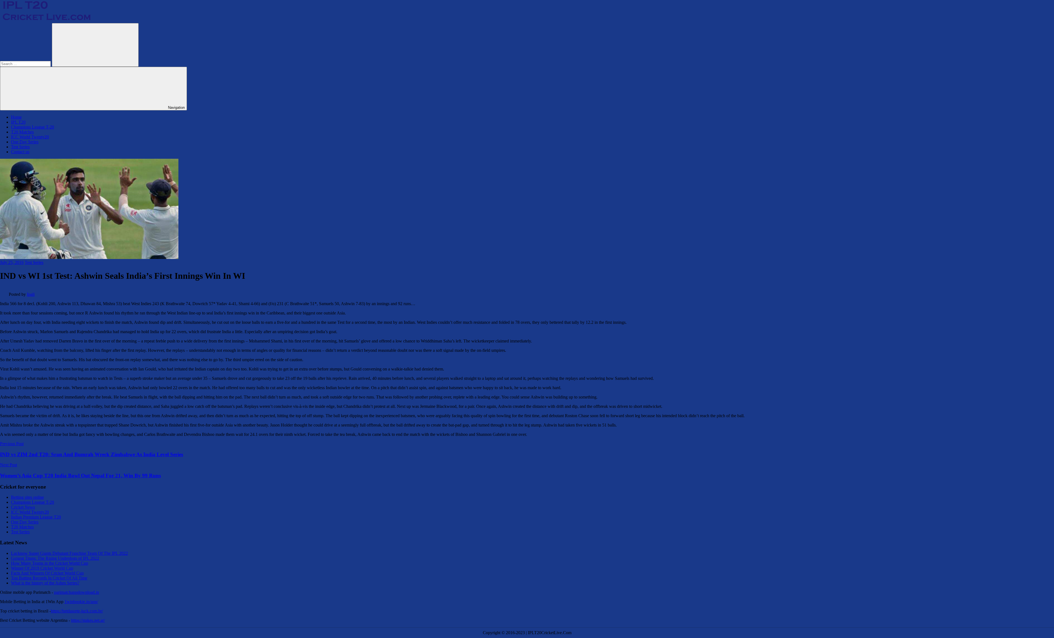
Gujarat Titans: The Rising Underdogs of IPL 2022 (55, 558)
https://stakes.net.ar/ (88, 620)
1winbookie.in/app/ (81, 601)
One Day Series (24, 142)
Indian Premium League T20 (36, 517)
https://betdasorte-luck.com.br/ (77, 611)
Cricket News (23, 507)
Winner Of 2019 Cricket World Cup (42, 568)
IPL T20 (18, 122)
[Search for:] (26, 63)
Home (16, 117)
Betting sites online (27, 497)
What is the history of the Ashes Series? (45, 583)
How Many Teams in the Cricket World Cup (49, 563)
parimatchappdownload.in (76, 592)
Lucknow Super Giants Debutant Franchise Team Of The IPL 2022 (69, 553)
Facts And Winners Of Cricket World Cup (47, 573)
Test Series (20, 146)
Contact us (20, 151)
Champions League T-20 (32, 127)
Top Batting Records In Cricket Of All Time (49, 578)
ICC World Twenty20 (30, 137)
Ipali (31, 294)
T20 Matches (22, 132)
